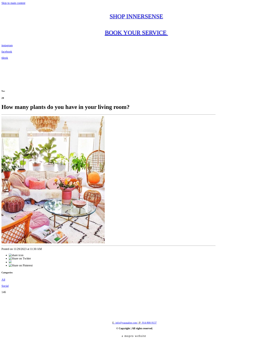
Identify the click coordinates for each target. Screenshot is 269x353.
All (3, 279)
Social (5, 285)
